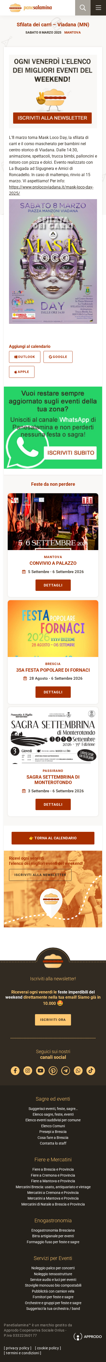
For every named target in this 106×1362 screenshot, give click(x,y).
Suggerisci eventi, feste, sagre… (53, 1109)
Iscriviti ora (53, 1020)
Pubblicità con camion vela (53, 1291)
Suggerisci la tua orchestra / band (53, 1308)
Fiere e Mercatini (53, 1159)
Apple (23, 372)
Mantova (72, 32)
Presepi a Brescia (53, 1132)
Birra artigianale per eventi (53, 1236)
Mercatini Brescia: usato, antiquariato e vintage (53, 1187)
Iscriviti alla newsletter (40, 875)
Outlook (26, 357)
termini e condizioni (22, 1353)
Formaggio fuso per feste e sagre (53, 1242)
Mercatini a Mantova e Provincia (53, 1198)
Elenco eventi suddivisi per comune (53, 1120)
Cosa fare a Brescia (53, 1138)
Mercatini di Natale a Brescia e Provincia (53, 1204)
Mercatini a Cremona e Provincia (53, 1193)
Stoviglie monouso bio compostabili (53, 1285)
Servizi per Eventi (53, 1258)
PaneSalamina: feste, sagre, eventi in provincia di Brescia (30, 8)
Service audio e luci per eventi (53, 1280)
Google (60, 357)
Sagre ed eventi (53, 1099)
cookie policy (48, 1348)
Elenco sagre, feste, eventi (53, 1114)
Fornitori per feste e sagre (53, 1297)
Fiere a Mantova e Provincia (53, 1181)
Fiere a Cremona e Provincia (53, 1175)
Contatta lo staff (53, 1143)
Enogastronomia (53, 1220)
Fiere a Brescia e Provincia (53, 1169)
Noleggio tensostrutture (53, 1274)
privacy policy (17, 1348)
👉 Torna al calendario (53, 838)
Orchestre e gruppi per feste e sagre (53, 1303)
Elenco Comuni (53, 1126)
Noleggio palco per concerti (53, 1268)
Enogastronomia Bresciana (53, 1230)
